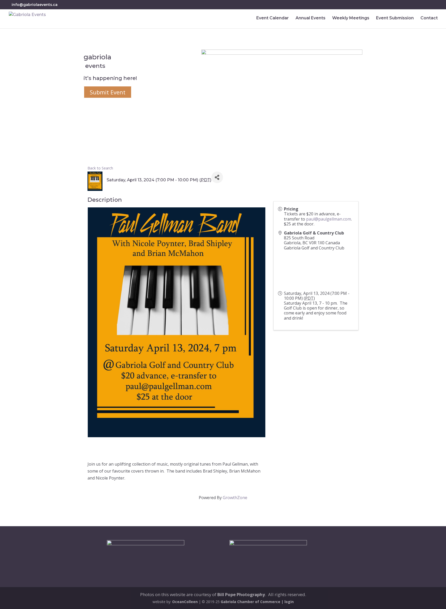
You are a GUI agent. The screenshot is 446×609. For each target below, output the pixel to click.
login (289, 601)
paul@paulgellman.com (328, 219)
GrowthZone (235, 497)
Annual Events (310, 18)
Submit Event (107, 92)
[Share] (217, 177)
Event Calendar (272, 18)
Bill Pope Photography (241, 594)
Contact (429, 18)
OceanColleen (185, 601)
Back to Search (100, 168)
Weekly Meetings (350, 18)
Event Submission (395, 18)
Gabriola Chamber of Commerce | (252, 601)
